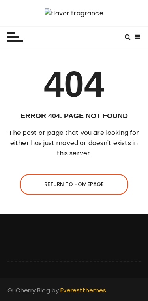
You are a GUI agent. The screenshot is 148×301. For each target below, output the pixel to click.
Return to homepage (74, 184)
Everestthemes (83, 290)
